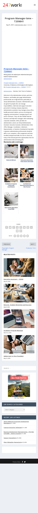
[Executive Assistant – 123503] (19, 267)
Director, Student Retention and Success (17, 305)
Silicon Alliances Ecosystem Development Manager (16, 422)
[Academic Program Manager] (19, 318)
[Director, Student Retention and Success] (19, 293)
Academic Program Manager (13, 330)
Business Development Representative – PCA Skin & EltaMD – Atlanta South (19, 432)
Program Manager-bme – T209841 (16, 70)
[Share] (6, 227)
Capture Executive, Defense (12, 427)
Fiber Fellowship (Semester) (12, 442)
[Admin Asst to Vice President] (19, 344)
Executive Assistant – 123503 (13, 279)
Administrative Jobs (20, 25)
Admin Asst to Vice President (14, 356)
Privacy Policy (16, 462)
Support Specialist (9, 438)
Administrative (8, 79)
